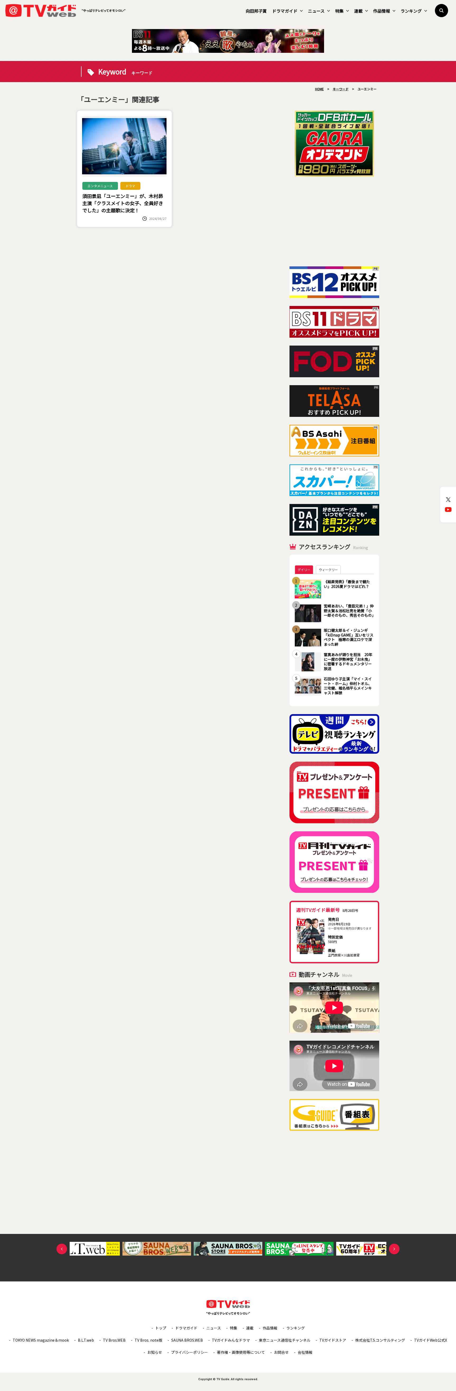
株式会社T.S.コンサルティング (380, 1340)
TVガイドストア (332, 1340)
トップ (160, 1328)
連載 (358, 11)
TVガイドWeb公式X (430, 1340)
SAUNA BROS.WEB (187, 1340)
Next (394, 1249)
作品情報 (381, 11)
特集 (339, 11)
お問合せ (281, 1352)
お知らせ (154, 1352)
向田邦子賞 (256, 11)
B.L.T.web (86, 1340)
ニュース (316, 11)
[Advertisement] (334, 221)
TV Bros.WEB (114, 1340)
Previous (61, 1249)
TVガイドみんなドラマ (231, 1340)
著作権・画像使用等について (241, 1352)
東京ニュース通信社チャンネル (284, 1340)
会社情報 (305, 1352)
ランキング (411, 11)
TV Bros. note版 (148, 1340)
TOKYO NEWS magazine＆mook (41, 1340)
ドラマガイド (284, 11)
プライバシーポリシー (189, 1352)
